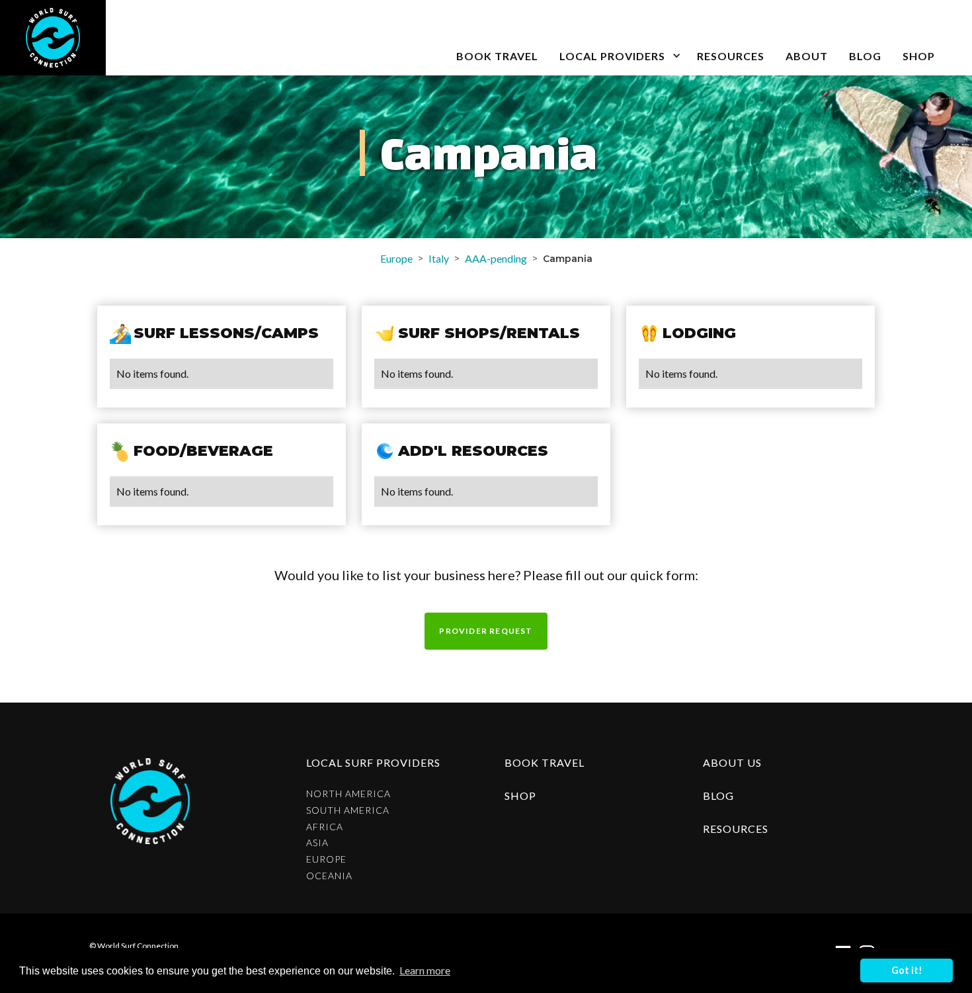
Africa (324, 827)
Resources (730, 56)
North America (348, 794)
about (807, 56)
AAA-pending (496, 258)
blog (865, 56)
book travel (497, 56)
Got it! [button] (906, 970)
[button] (617, 37)
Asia (317, 843)
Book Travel (545, 762)
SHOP (919, 56)
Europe (396, 258)
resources (735, 828)
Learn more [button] (424, 970)
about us (732, 762)
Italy (438, 258)
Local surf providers (373, 762)
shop (520, 795)
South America (347, 810)
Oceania (329, 876)
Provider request (485, 631)
